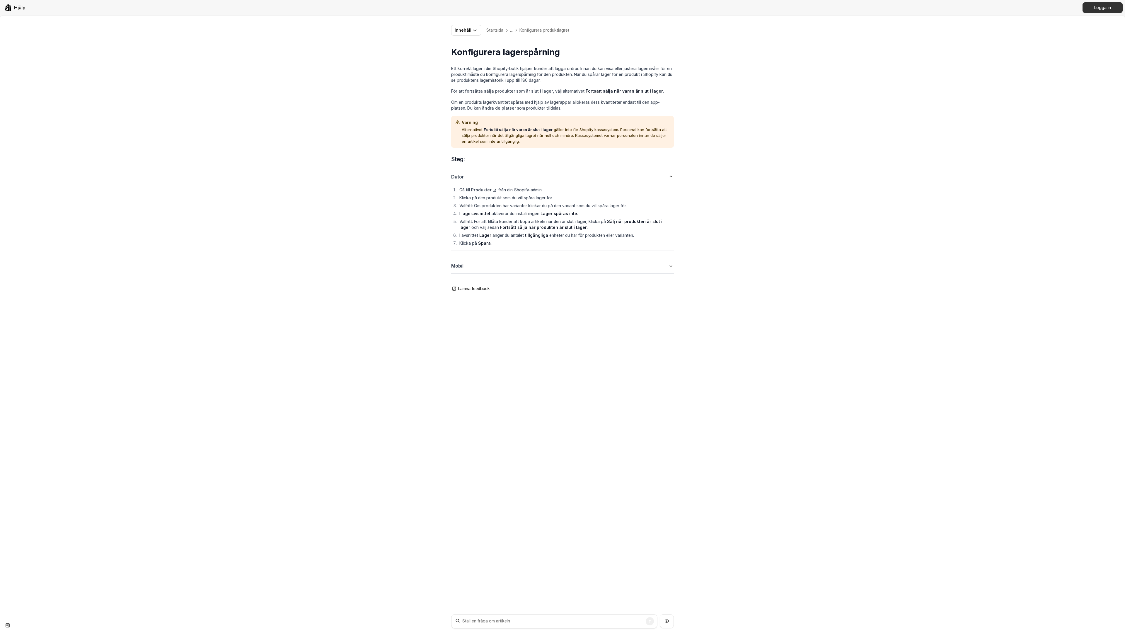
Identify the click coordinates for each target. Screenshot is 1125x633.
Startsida (494, 30)
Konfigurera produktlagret (544, 30)
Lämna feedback (474, 288)
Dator (457, 177)
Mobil (457, 266)
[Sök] (650, 621)
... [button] (511, 30)
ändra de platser (499, 108)
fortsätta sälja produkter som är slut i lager (509, 91)
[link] (15, 7)
